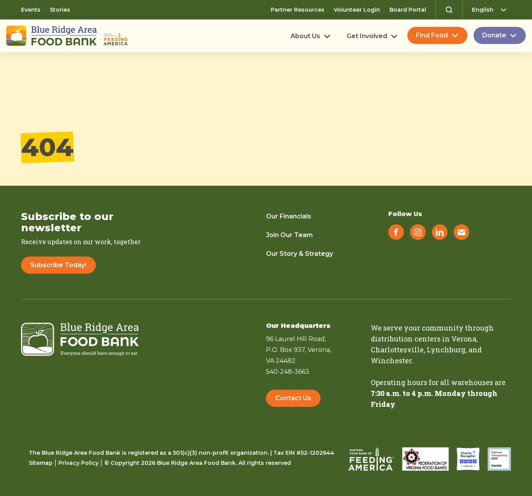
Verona (463, 338)
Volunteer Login (357, 9)
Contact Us (293, 398)
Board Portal (407, 9)
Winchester (391, 360)
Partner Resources (297, 9)
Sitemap (41, 462)
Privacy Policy (78, 462)
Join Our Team (289, 235)
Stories (60, 9)
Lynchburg (446, 349)
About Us (305, 36)
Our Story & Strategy (299, 253)
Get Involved (367, 36)
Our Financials (288, 216)
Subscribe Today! (58, 265)
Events (31, 9)
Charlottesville (397, 349)
